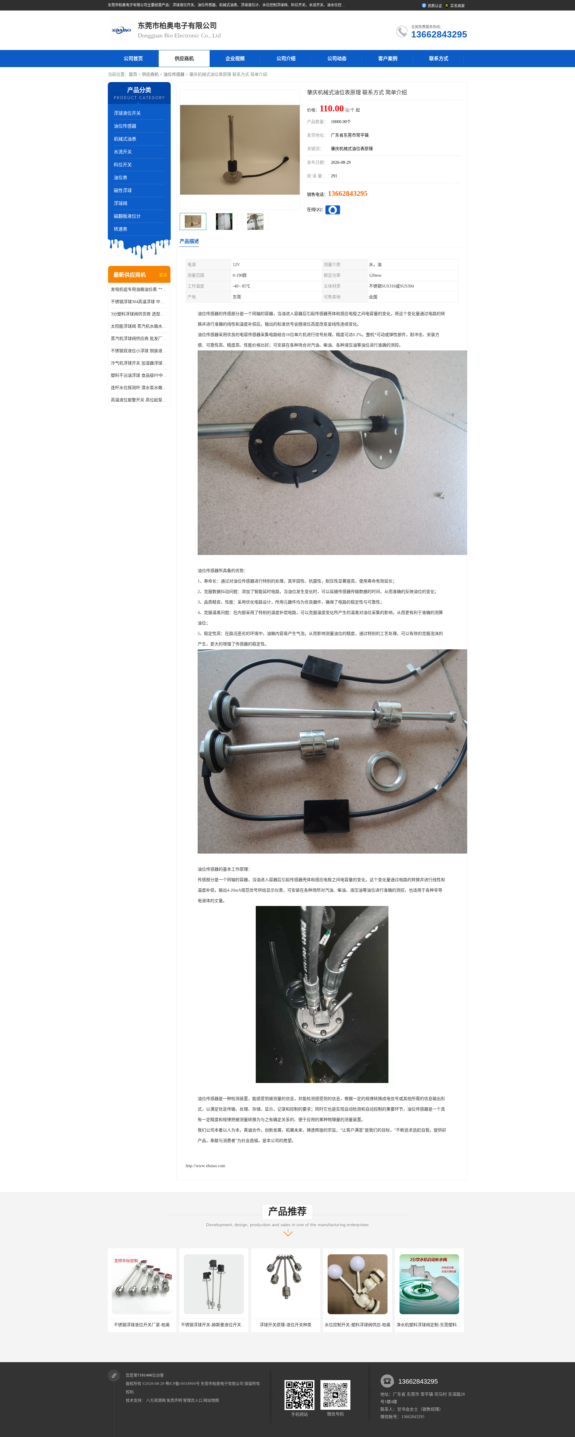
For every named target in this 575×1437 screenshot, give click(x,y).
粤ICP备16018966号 (182, 1383)
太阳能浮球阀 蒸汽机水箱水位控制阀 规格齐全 (139, 326)
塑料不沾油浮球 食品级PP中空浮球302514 (139, 375)
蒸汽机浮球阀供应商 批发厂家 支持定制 (139, 338)
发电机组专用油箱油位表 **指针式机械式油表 (139, 289)
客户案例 (387, 58)
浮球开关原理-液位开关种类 (142, 1325)
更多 (163, 275)
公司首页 (133, 58)
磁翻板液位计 (127, 216)
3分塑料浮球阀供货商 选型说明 (139, 314)
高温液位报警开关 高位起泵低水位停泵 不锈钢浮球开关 (139, 400)
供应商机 (184, 58)
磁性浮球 (123, 190)
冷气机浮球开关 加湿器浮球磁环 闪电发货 (139, 363)
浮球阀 (120, 203)
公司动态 (336, 58)
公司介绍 (286, 58)
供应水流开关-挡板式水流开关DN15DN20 (363, 1325)
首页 (133, 74)
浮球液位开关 (127, 113)
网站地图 (211, 1400)
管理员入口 (192, 1400)
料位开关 (123, 164)
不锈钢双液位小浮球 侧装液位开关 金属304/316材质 (139, 351)
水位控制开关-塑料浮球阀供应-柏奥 (214, 1325)
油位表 (120, 177)
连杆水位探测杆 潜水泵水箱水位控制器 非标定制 (139, 387)
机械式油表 (125, 139)
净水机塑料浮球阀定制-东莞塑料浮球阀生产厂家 (298, 1325)
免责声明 (174, 1400)
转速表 (120, 229)
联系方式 (438, 58)
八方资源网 (156, 1400)
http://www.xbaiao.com (205, 1166)
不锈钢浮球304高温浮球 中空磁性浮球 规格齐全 (139, 301)
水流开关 (123, 151)
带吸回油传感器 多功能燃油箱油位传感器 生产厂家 (444, 1325)
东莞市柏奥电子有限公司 (222, 1383)
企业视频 (235, 58)
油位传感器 (174, 74)
